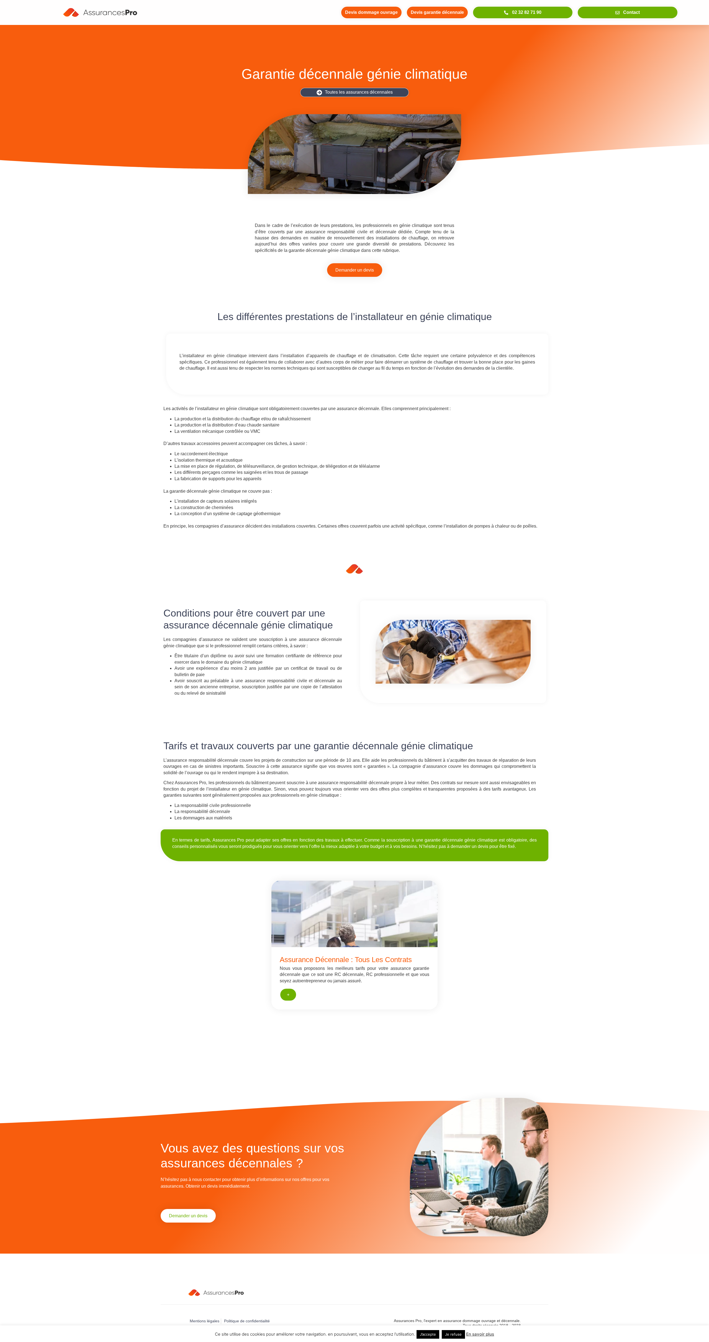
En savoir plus (480, 1334)
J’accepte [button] (428, 1334)
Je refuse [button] (453, 1334)
